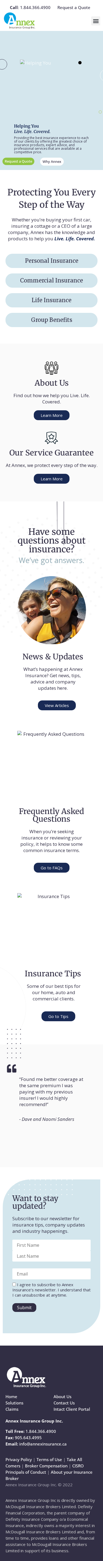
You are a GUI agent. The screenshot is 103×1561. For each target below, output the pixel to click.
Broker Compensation (46, 1465)
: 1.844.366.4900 (30, 7)
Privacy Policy (18, 1459)
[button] (95, 20)
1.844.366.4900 (41, 1431)
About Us (62, 1396)
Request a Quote (73, 7)
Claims (11, 1409)
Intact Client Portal (72, 1409)
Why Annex (52, 161)
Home (11, 1396)
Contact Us (64, 1403)
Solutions (14, 1403)
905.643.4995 (28, 1437)
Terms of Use (49, 1459)
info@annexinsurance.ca (43, 1444)
